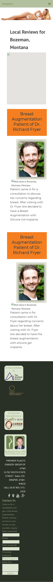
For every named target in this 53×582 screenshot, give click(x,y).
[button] (26, 77)
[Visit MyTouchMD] (14, 403)
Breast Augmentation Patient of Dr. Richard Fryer (27, 121)
